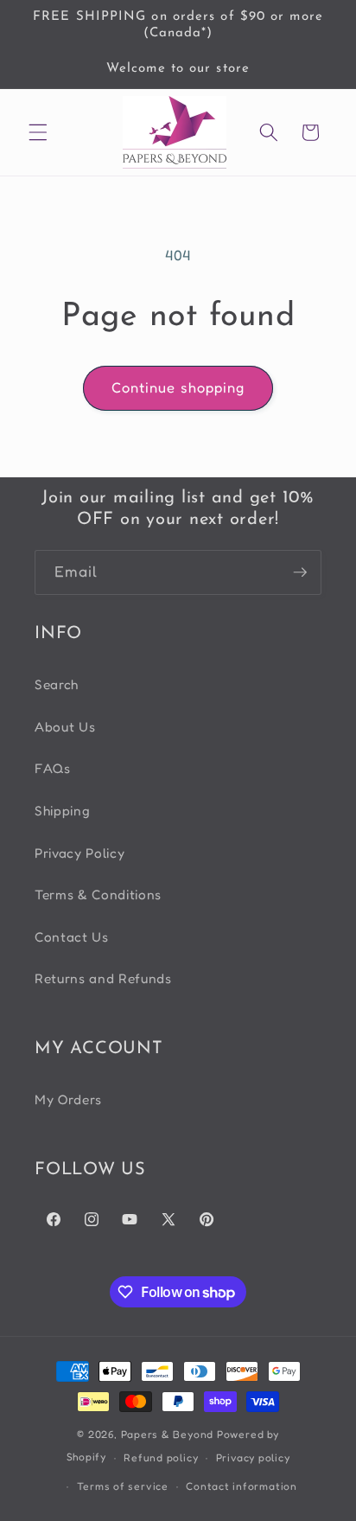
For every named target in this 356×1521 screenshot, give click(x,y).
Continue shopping (178, 387)
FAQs (53, 768)
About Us (65, 727)
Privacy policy (253, 1457)
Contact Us (72, 937)
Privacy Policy (79, 853)
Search (57, 684)
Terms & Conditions (98, 894)
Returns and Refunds (103, 978)
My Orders (68, 1099)
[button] (38, 132)
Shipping (62, 810)
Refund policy (161, 1457)
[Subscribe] (300, 572)
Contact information (241, 1485)
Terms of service (122, 1485)
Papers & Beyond (167, 1434)
